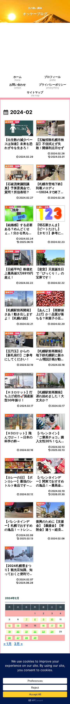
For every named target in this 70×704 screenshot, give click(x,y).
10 (52, 619)
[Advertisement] (35, 49)
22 (35, 631)
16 (43, 625)
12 (9, 625)
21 (26, 631)
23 (43, 631)
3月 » (18, 644)
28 (26, 638)
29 (35, 638)
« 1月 (8, 644)
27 (18, 638)
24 (52, 631)
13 (18, 625)
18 (60, 625)
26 (9, 638)
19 (9, 631)
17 (52, 625)
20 (18, 631)
